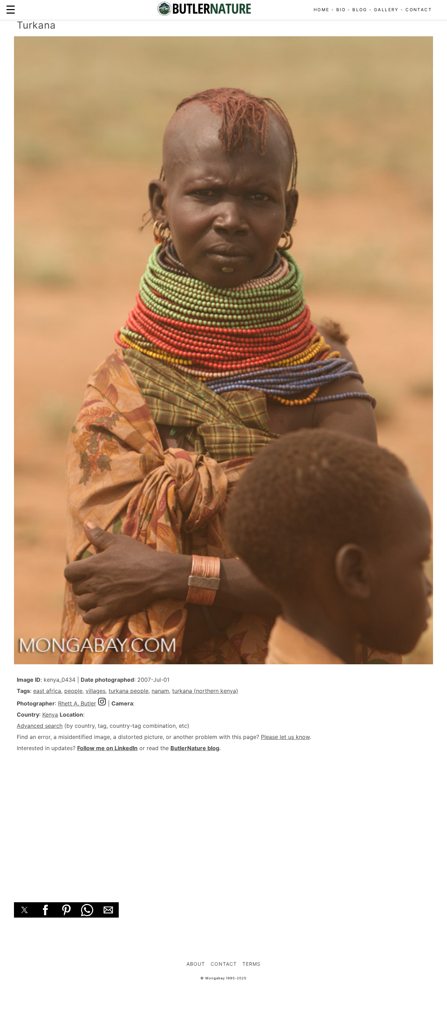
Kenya (50, 714)
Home (322, 9)
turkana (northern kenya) (205, 690)
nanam (160, 690)
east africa (47, 690)
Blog (359, 9)
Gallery (386, 9)
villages (95, 690)
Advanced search (40, 725)
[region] (223, 819)
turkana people (128, 690)
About (195, 964)
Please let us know (285, 736)
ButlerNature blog (194, 748)
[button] (24, 910)
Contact (418, 9)
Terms (251, 964)
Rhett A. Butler (77, 703)
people (73, 690)
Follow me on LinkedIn (107, 748)
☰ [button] (11, 9)
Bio (341, 9)
